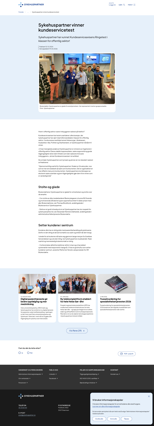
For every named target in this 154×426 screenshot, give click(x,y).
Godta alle (99, 419)
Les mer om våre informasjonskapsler (106, 406)
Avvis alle (113, 419)
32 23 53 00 (23, 408)
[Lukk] (148, 396)
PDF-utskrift (128, 354)
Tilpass (126, 419)
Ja (22, 353)
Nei (31, 353)
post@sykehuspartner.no (27, 415)
